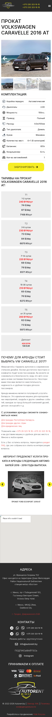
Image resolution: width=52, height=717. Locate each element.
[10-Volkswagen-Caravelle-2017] (26, 58)
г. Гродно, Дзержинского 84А (26, 614)
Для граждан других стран (13, 423)
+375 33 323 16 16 (41, 431)
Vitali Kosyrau (39, 714)
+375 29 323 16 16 (24, 431)
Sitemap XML (33, 703)
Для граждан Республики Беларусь (17, 420)
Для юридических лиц (11, 426)
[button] (49, 6)
